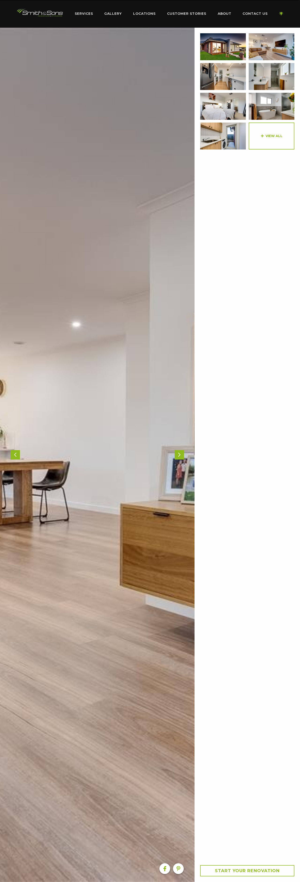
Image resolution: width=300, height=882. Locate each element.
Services (84, 13)
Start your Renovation (247, 870)
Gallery (113, 13)
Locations (144, 13)
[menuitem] (39, 13)
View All (274, 136)
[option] (97, 455)
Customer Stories (186, 13)
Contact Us (255, 13)
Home (39, 12)
